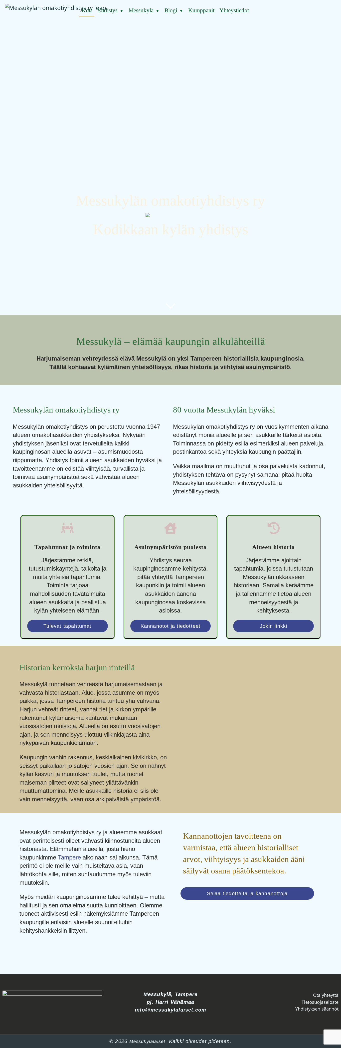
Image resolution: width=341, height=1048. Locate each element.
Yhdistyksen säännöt (317, 1009)
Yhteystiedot (234, 10)
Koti (87, 10)
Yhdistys (107, 10)
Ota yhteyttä (326, 995)
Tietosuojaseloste (320, 1002)
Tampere (69, 857)
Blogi (171, 10)
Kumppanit (201, 10)
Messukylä (141, 10)
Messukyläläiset (147, 1041)
